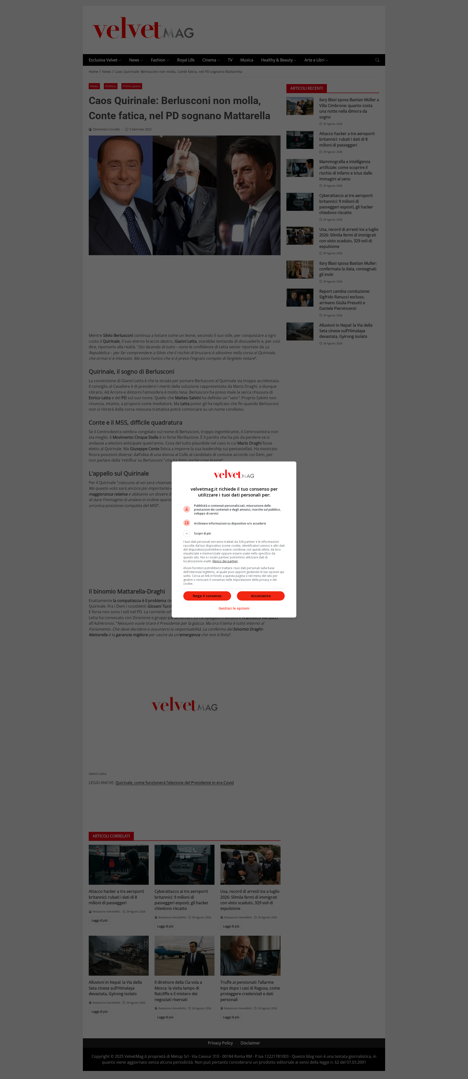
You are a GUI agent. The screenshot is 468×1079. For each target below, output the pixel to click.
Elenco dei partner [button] (225, 561)
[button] (234, 533)
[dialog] (234, 539)
